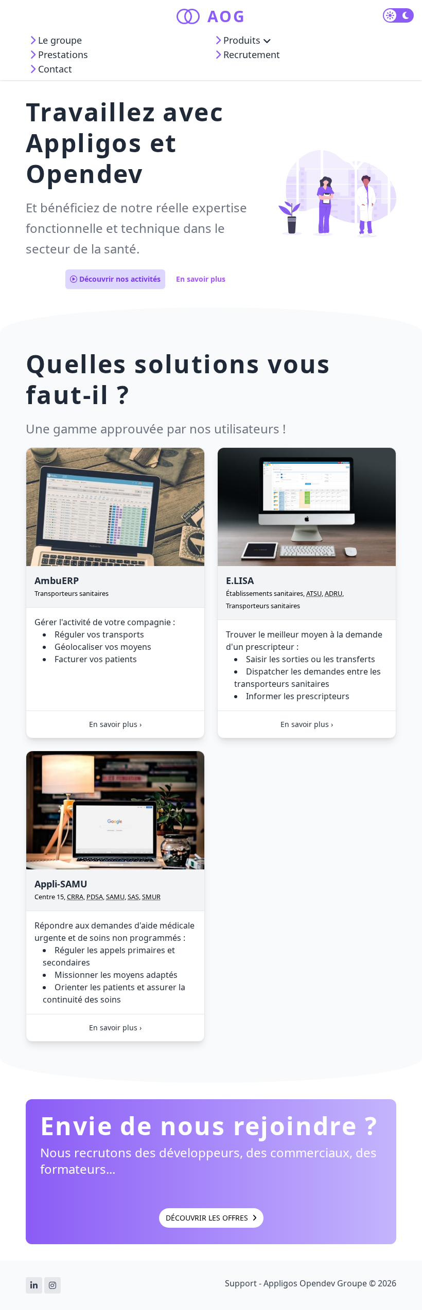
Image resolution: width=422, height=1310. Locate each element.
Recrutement (250, 54)
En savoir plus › (115, 724)
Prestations (62, 54)
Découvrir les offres (208, 1218)
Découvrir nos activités (119, 279)
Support (241, 1283)
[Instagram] (52, 1285)
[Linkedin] (34, 1285)
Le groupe (59, 40)
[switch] (398, 15)
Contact (54, 69)
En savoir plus (200, 279)
